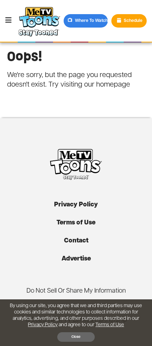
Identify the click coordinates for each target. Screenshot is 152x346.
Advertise (76, 259)
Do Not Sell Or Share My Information (76, 291)
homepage (113, 84)
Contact (76, 241)
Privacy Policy (76, 205)
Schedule (133, 21)
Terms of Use (76, 223)
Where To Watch (91, 21)
